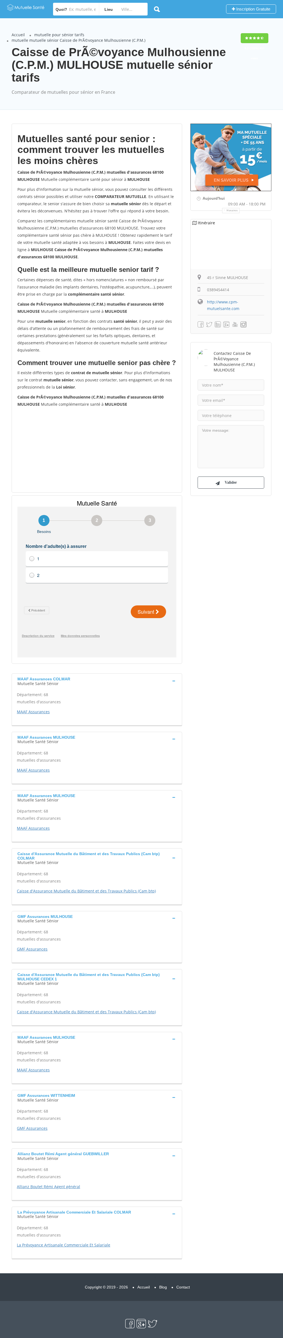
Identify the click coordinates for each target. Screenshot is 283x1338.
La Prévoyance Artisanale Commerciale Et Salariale (63, 1245)
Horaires (232, 210)
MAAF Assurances (33, 711)
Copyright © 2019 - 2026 (106, 1287)
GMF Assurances (32, 949)
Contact (183, 1287)
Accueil (18, 34)
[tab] (97, 680)
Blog (163, 1287)
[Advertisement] (96, 449)
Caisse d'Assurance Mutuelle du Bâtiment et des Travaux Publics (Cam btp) (86, 891)
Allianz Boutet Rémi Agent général (48, 1186)
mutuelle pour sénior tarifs (59, 34)
